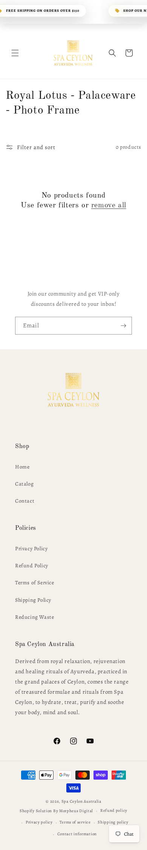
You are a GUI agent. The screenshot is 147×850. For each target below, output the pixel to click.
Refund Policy (31, 565)
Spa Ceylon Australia (81, 801)
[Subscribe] (123, 326)
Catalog (24, 483)
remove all (108, 205)
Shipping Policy (33, 600)
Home (22, 466)
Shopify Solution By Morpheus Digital (56, 811)
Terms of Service (34, 582)
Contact (24, 500)
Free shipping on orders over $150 (43, 10)
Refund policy (113, 810)
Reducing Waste (34, 617)
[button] (15, 53)
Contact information (77, 834)
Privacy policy (39, 822)
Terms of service (75, 822)
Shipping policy (113, 822)
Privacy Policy (31, 548)
